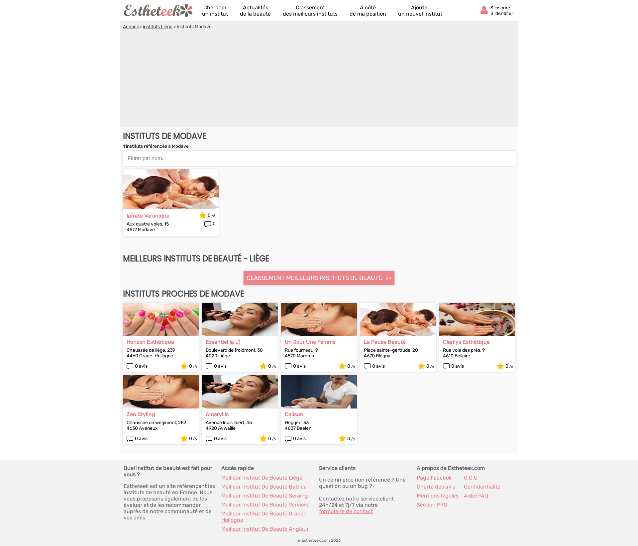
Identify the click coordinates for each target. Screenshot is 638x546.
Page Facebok (434, 478)
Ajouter (420, 10)
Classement (310, 10)
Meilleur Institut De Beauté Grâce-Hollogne (263, 516)
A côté (368, 10)
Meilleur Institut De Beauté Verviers (265, 504)
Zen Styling (141, 414)
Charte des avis (436, 487)
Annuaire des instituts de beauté (158, 10)
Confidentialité (482, 487)
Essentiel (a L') (223, 342)
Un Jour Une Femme (310, 342)
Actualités (255, 10)
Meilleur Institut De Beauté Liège (261, 478)
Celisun (294, 414)
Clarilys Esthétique (466, 342)
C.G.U (471, 478)
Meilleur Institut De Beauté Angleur (265, 529)
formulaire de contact (346, 511)
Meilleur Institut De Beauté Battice (264, 487)
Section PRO (432, 504)
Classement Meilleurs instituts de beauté (314, 278)
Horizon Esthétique (150, 342)
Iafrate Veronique (148, 216)
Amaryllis (217, 414)
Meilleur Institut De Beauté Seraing (264, 496)
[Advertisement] (319, 79)
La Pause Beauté (385, 342)
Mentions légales (438, 496)
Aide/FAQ (476, 496)
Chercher (215, 10)
